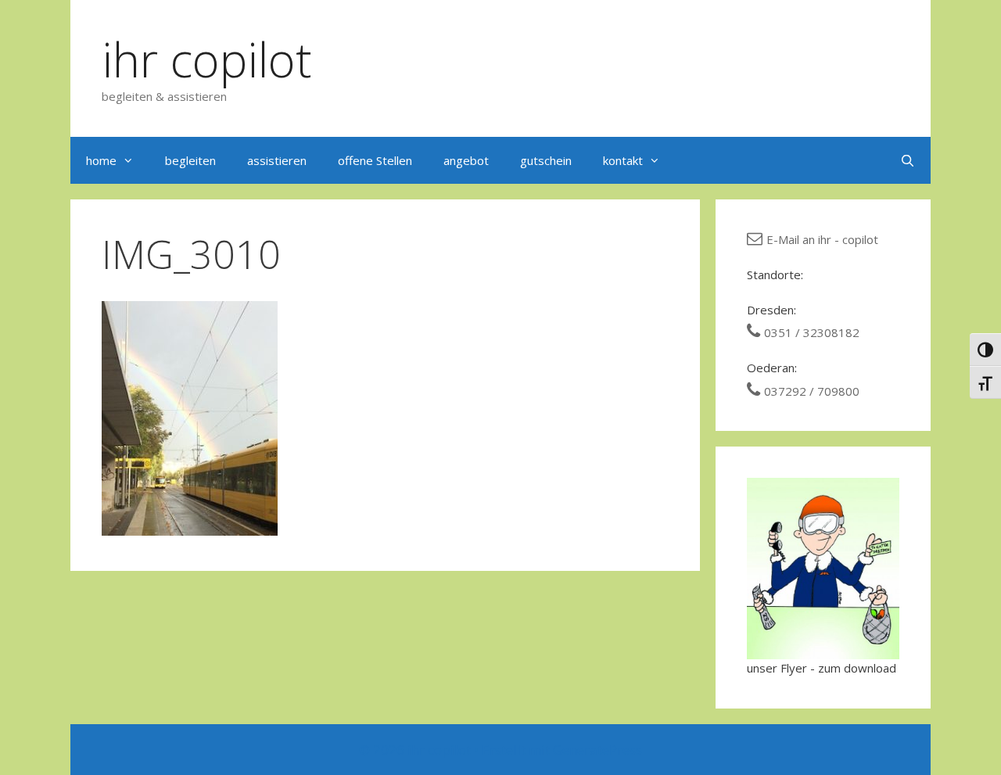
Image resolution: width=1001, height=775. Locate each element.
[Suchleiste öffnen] (907, 160)
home (101, 160)
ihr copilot (207, 59)
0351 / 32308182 (811, 332)
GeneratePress (597, 750)
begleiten (190, 160)
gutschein (546, 160)
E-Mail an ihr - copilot (822, 239)
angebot (466, 160)
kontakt (623, 160)
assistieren (277, 160)
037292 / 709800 (811, 391)
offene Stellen (375, 160)
